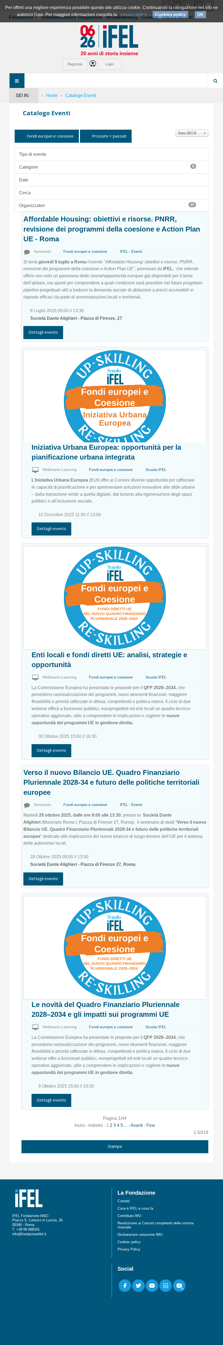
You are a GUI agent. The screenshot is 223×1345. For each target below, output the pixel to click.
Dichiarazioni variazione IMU (139, 1235)
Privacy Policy (128, 1249)
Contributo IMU (129, 1216)
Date (23, 180)
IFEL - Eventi (131, 251)
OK (200, 14)
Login (109, 64)
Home (52, 95)
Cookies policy (129, 1242)
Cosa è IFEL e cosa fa (135, 1208)
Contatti (123, 1201)
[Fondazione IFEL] (111, 40)
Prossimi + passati (108, 136)
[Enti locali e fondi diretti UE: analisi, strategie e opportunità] (114, 597)
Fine (150, 1125)
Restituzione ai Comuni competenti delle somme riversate (155, 1225)
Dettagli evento (43, 332)
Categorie (106, 166)
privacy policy (133, 14)
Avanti (137, 1125)
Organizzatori (106, 205)
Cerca (25, 192)
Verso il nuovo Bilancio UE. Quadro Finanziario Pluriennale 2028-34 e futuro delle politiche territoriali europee (111, 782)
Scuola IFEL (155, 469)
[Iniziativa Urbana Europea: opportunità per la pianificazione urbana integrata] (114, 401)
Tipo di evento (32, 154)
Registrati (74, 64)
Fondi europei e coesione (50, 136)
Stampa (115, 1146)
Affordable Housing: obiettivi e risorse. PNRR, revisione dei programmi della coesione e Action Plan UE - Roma (111, 229)
